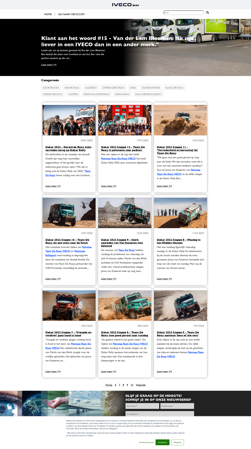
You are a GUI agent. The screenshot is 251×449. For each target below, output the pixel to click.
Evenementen (51, 87)
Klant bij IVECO (174, 87)
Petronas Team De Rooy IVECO (118, 158)
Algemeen (91, 87)
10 (132, 385)
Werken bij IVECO (53, 93)
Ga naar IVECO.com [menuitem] (71, 14)
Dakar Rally (72, 87)
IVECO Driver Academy (148, 93)
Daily (133, 87)
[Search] (207, 12)
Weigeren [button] (177, 442)
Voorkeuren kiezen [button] (146, 442)
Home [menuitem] (48, 14)
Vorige (108, 385)
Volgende (141, 385)
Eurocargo (122, 93)
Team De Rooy (127, 250)
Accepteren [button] (162, 442)
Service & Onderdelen (97, 93)
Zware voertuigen (113, 87)
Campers (73, 93)
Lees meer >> (49, 65)
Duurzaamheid (151, 87)
